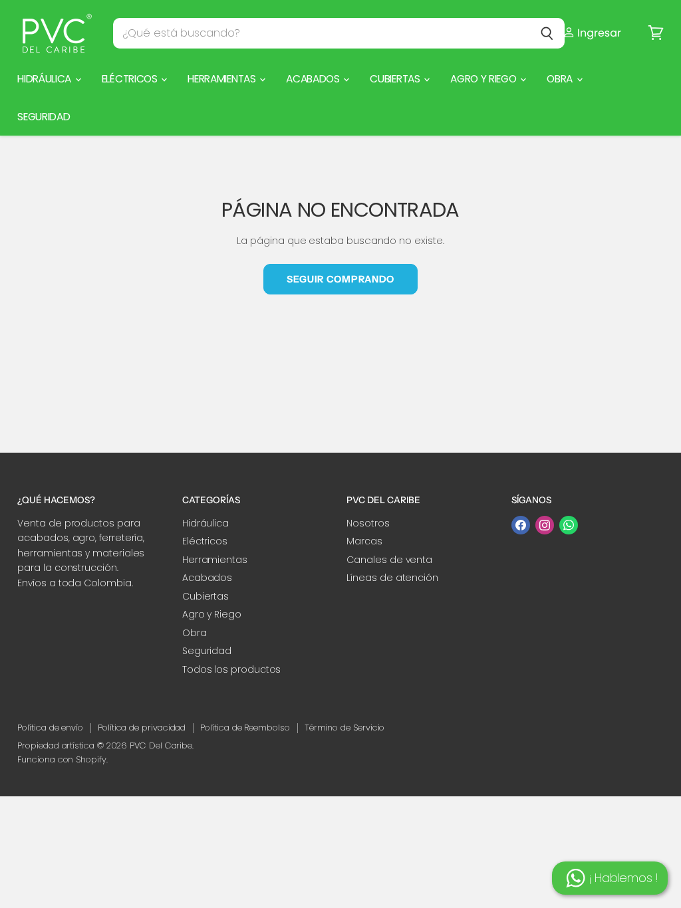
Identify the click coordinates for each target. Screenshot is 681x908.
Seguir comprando (340, 279)
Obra (561, 79)
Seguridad (43, 117)
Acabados (314, 79)
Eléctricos (131, 79)
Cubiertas (396, 79)
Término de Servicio (345, 727)
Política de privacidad (142, 727)
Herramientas (223, 79)
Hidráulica (45, 79)
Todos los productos (231, 669)
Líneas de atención (392, 577)
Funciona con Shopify (61, 759)
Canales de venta (389, 559)
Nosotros (367, 523)
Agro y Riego (484, 79)
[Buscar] (547, 33)
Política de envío (50, 727)
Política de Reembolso (244, 727)
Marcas (364, 541)
